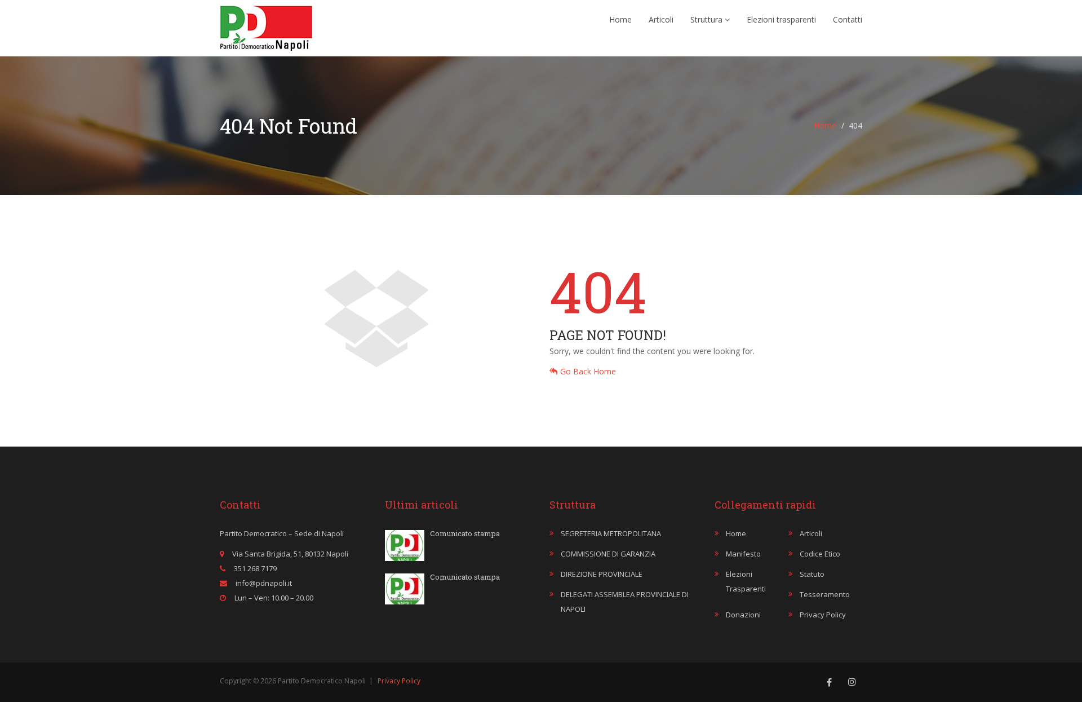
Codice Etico (820, 554)
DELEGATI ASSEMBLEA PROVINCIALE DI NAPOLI (625, 601)
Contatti (847, 19)
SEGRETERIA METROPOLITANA (611, 533)
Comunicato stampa (465, 533)
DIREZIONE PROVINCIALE (601, 574)
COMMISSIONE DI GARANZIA (608, 554)
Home (620, 19)
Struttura (707, 19)
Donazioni (743, 615)
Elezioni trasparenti (781, 19)
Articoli (661, 19)
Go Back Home (588, 371)
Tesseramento (825, 594)
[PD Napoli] (266, 25)
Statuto (812, 574)
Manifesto (743, 554)
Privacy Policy (823, 615)
